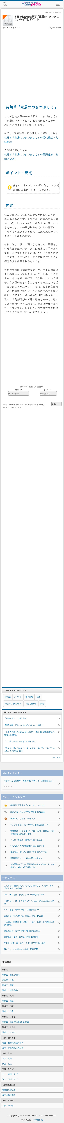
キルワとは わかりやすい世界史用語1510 (22, 910)
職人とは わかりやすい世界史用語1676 (21, 949)
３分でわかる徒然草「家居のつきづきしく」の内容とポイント (29, 783)
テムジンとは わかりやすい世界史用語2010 (29, 825)
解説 (38, 697)
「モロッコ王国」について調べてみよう (27, 840)
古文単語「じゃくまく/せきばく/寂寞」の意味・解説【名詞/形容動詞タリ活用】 (32, 832)
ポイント (18, 697)
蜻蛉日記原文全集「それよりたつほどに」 (28, 805)
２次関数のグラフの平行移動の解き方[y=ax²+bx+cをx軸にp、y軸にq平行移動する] (32, 865)
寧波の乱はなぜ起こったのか (22, 818)
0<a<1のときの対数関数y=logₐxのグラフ (27, 846)
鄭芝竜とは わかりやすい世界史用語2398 (22, 931)
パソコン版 (38, 1120)
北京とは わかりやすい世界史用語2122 (27, 812)
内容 (42, 704)
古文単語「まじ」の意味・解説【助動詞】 (21, 937)
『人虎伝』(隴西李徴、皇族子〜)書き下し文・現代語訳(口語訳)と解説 (29, 923)
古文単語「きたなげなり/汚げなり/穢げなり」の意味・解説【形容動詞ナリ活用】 (28, 887)
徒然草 (8, 697)
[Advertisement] (32, 63)
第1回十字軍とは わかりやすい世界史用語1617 (24, 943)
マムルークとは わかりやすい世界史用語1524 (24, 895)
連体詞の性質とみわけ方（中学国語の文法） (29, 852)
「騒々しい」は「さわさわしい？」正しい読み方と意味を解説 (29, 902)
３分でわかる (31, 704)
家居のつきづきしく (13, 704)
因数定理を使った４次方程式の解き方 (26, 858)
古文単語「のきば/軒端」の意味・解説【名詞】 (24, 916)
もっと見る (56, 757)
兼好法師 (29, 697)
